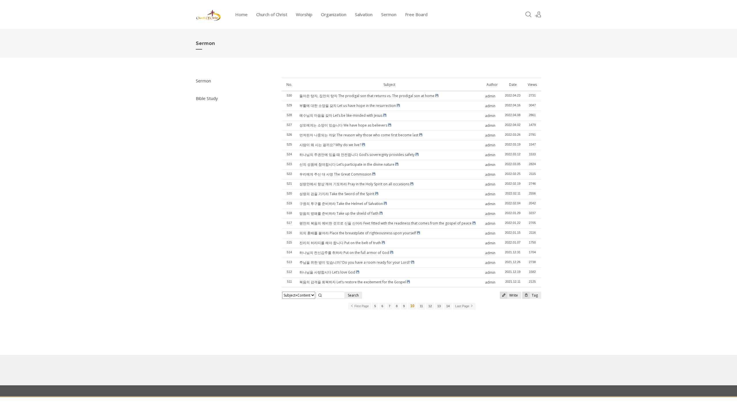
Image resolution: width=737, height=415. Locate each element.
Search (353, 295)
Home (241, 14)
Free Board (416, 14)
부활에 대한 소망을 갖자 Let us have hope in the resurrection (347, 105)
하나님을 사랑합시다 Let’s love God (327, 272)
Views (532, 84)
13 (439, 306)
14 (448, 306)
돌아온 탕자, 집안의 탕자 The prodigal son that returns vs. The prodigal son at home (366, 95)
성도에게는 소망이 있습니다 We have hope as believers (343, 125)
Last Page (462, 306)
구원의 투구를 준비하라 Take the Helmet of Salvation (341, 203)
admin (490, 96)
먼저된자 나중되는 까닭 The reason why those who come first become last (358, 135)
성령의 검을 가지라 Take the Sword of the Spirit (336, 193)
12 (430, 306)
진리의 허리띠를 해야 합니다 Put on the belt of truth (340, 242)
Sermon (388, 14)
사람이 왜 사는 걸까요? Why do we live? (330, 144)
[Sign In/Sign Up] (538, 14)
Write (513, 295)
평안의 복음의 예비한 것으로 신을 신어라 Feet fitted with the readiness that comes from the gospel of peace (385, 223)
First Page (361, 306)
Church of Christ (271, 14)
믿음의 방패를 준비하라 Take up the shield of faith (339, 213)
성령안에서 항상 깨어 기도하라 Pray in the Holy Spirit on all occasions (354, 184)
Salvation (364, 14)
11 (421, 306)
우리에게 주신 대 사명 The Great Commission (335, 174)
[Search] (528, 14)
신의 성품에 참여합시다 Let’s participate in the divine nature (346, 164)
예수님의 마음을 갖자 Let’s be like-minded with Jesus (340, 115)
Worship (304, 14)
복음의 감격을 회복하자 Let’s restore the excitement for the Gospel (352, 282)
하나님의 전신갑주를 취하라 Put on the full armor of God (344, 252)
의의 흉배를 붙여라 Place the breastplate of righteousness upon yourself (357, 233)
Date (513, 84)
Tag (534, 295)
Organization (333, 14)
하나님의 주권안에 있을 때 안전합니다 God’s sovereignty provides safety (357, 154)
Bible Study (207, 98)
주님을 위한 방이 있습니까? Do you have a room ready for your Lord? (354, 262)
